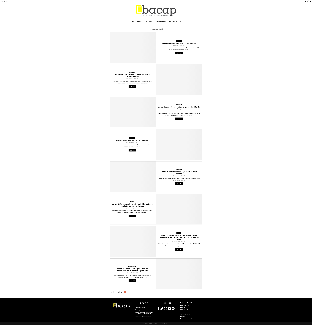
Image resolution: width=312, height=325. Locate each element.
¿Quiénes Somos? (140, 307)
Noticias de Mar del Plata (187, 303)
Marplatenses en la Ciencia (187, 319)
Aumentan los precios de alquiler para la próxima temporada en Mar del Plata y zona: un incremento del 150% (179, 237)
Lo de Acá (139, 21)
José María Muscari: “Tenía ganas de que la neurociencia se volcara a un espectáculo (132, 270)
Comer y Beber (184, 309)
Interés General (184, 305)
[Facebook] (158, 308)
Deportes (182, 307)
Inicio (132, 21)
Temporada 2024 (132, 266)
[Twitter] (161, 308)
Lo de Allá (149, 21)
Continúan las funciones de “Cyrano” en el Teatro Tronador (179, 173)
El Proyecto (173, 21)
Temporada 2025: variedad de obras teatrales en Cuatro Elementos (132, 76)
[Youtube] (169, 308)
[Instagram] (165, 308)
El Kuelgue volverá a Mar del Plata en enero (132, 140)
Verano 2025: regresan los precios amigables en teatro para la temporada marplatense (132, 205)
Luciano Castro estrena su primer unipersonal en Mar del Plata (179, 108)
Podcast (182, 316)
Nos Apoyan (138, 310)
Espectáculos (178, 40)
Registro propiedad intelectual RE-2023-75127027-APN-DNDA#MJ (144, 313)
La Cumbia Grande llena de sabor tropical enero (179, 43)
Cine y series (183, 312)
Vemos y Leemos (161, 21)
